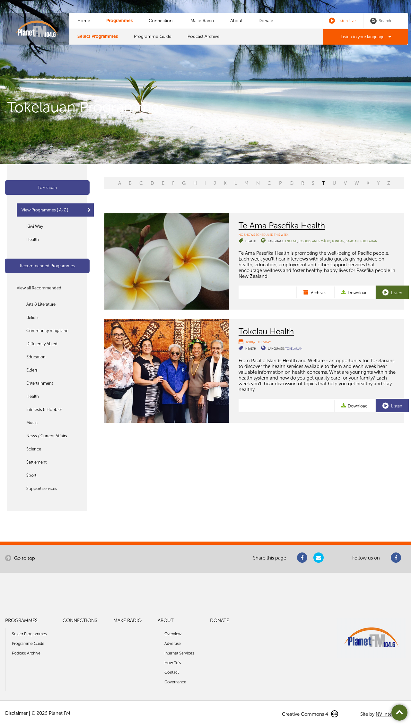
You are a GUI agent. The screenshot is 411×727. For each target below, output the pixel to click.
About (236, 20)
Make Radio (202, 20)
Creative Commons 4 (305, 714)
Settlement (36, 462)
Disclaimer (16, 713)
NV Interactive (391, 714)
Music (32, 422)
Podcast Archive (204, 36)
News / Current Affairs (46, 435)
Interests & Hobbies (44, 409)
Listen (396, 292)
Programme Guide (152, 36)
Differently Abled (41, 343)
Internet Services (179, 653)
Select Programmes (97, 36)
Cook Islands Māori (314, 241)
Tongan (338, 241)
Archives (318, 292)
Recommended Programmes (47, 265)
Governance (175, 682)
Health (32, 239)
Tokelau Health (266, 331)
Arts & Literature (41, 304)
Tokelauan (47, 187)
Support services (41, 488)
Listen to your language (363, 36)
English (291, 241)
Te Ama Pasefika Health (282, 225)
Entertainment (39, 383)
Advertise (172, 643)
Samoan (352, 241)
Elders (32, 370)
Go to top (24, 558)
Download (358, 292)
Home (83, 20)
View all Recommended (39, 288)
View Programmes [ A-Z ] (45, 210)
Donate (265, 20)
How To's (172, 662)
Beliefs (32, 317)
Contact (171, 672)
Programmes (119, 20)
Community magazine (47, 330)
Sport (31, 475)
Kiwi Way (34, 226)
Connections (161, 20)
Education (36, 357)
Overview (172, 633)
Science (33, 449)
